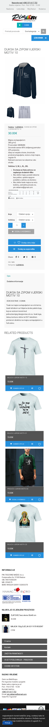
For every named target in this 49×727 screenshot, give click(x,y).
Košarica (42, 9)
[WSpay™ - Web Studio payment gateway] (35, 710)
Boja (10, 214)
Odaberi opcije (18, 388)
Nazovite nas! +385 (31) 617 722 (24, 3)
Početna (11, 127)
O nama (7, 641)
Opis (8, 276)
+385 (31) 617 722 (9, 692)
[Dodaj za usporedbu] (32, 388)
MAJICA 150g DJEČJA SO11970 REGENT (27, 626)
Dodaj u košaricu (23, 232)
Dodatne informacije (15, 281)
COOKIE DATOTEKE (12, 666)
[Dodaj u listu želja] (40, 388)
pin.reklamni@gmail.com (17, 694)
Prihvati (7, 723)
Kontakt (7, 647)
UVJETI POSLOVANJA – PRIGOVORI (18, 660)
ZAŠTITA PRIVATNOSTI (13, 654)
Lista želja (20, 9)
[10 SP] (24, 112)
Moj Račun (32, 9)
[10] (24, 80)
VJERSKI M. (19, 127)
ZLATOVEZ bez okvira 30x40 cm (23, 615)
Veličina (11, 220)
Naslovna (10, 9)
